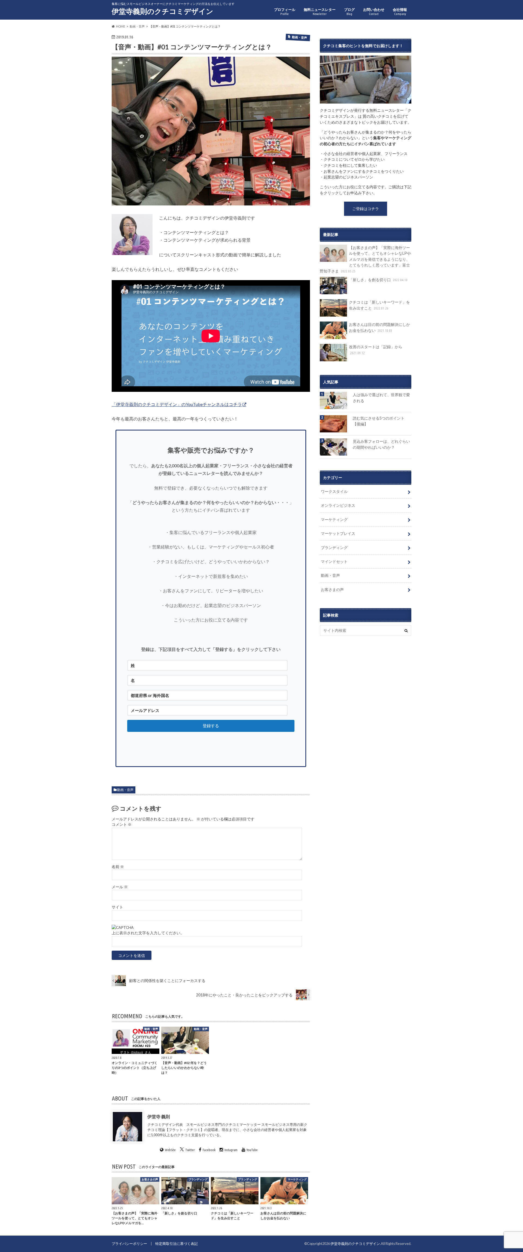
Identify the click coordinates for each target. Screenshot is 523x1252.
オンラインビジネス (338, 505)
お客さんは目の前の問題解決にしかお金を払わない (379, 327)
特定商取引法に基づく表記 (176, 1243)
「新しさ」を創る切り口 (378, 279)
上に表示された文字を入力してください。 (148, 933)
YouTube (252, 1150)
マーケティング (334, 519)
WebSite (170, 1150)
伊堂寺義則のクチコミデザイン (162, 11)
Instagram (231, 1150)
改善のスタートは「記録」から (375, 349)
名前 (118, 867)
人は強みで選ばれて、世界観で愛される (381, 397)
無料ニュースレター (320, 11)
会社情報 (400, 11)
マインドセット (334, 561)
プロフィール (284, 11)
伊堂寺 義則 (158, 1116)
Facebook (209, 1150)
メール (120, 887)
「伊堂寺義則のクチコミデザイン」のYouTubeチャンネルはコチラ (177, 404)
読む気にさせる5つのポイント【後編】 (379, 421)
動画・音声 (125, 790)
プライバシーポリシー (129, 1243)
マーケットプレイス (338, 533)
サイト (117, 907)
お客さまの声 (332, 589)
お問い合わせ (373, 11)
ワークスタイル (334, 491)
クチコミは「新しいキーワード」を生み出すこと (379, 305)
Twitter (190, 1150)
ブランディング (334, 547)
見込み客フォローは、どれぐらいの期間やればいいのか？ (381, 444)
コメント (122, 824)
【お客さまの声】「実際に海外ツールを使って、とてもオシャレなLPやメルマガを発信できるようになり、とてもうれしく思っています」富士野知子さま (365, 259)
